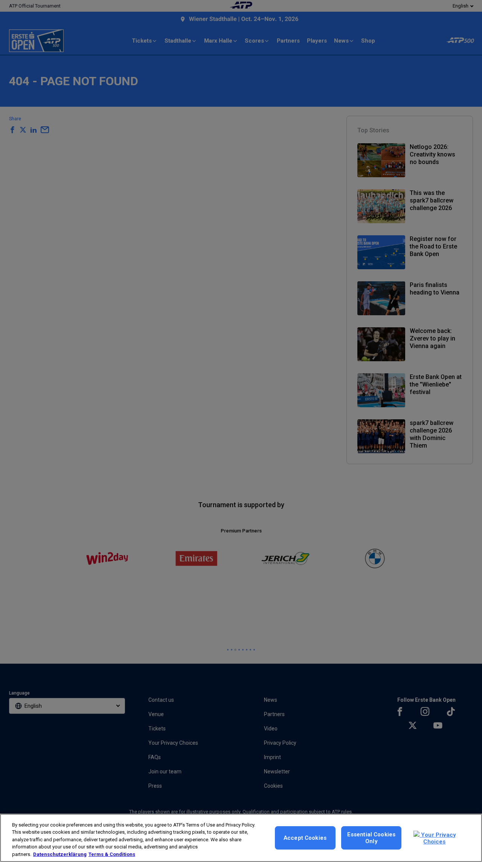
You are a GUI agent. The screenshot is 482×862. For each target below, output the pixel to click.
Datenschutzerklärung (60, 854)
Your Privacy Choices (437, 838)
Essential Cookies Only (371, 838)
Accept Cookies (305, 837)
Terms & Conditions (111, 854)
